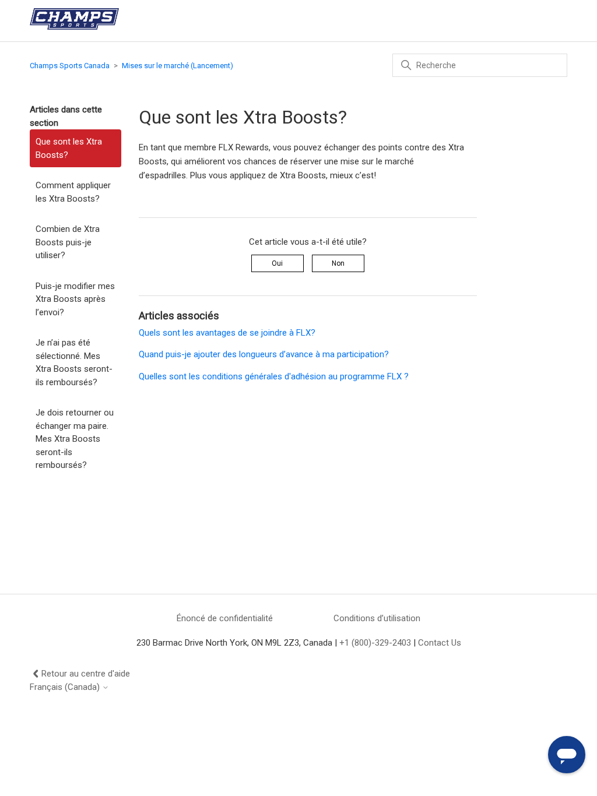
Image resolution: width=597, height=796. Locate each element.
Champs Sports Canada (70, 65)
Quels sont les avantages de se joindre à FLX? (227, 332)
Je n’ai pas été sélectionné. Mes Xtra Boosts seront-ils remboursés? (74, 362)
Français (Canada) (66, 687)
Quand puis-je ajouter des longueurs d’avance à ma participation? (264, 354)
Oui (277, 263)
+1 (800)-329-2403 (375, 642)
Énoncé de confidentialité (225, 618)
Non (338, 263)
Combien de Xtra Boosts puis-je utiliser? (68, 242)
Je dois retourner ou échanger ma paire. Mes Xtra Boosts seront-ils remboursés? (75, 438)
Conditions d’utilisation (376, 618)
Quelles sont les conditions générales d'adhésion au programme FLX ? (274, 376)
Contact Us (439, 642)
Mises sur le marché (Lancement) (177, 65)
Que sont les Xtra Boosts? (69, 148)
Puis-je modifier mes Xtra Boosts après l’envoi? (75, 299)
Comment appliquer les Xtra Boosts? (73, 192)
